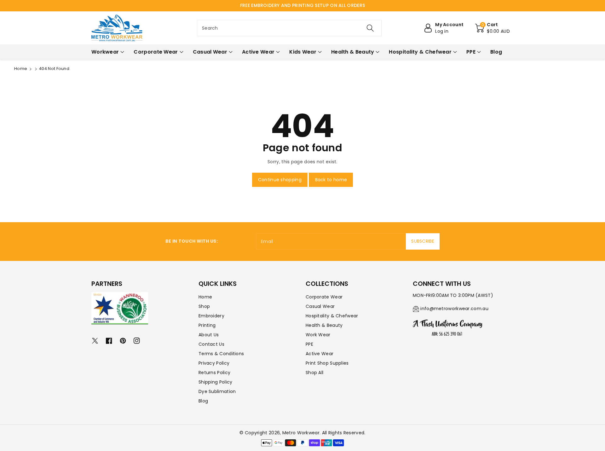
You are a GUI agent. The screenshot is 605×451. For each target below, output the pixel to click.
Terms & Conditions (221, 353)
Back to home (331, 179)
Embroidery (211, 316)
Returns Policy (214, 372)
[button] (492, 28)
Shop (204, 306)
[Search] (370, 28)
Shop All (314, 372)
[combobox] (289, 28)
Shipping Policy (216, 382)
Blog (203, 401)
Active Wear (319, 353)
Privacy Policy (214, 363)
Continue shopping (280, 179)
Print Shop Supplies (327, 363)
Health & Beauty (324, 325)
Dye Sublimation (217, 391)
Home (20, 68)
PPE (309, 344)
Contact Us (211, 344)
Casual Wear (320, 306)
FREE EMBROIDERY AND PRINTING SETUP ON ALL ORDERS (302, 5)
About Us (209, 335)
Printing (207, 325)
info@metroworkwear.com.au (454, 308)
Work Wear (318, 335)
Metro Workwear (301, 433)
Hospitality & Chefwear (332, 316)
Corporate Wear (324, 297)
